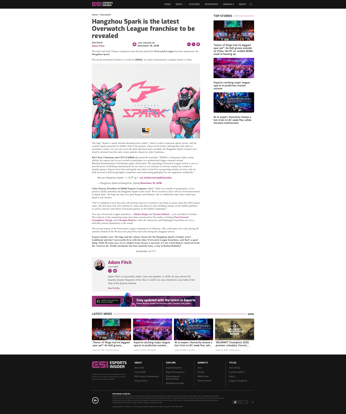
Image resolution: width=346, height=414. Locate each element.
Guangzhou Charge (102, 220)
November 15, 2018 (151, 183)
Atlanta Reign (140, 214)
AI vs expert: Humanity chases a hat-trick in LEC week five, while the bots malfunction (232, 120)
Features (194, 4)
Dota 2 (232, 376)
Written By (97, 43)
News (179, 4)
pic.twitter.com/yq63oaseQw (156, 177)
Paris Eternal (181, 217)
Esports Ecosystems (175, 372)
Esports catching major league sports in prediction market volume (232, 85)
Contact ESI (140, 372)
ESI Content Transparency (147, 376)
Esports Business (174, 367)
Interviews (211, 4)
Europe (201, 372)
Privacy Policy (141, 380)
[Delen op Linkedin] (198, 44)
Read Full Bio (114, 288)
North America (204, 380)
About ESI (139, 367)
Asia (200, 367)
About (242, 4)
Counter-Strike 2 (236, 372)
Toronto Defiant (161, 214)
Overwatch (105, 15)
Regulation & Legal (175, 383)
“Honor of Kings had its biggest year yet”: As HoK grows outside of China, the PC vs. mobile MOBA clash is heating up (233, 50)
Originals (228, 4)
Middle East (203, 376)
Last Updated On (146, 43)
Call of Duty (234, 367)
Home (167, 4)
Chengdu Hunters (127, 220)
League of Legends (238, 380)
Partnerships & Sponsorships (172, 377)
